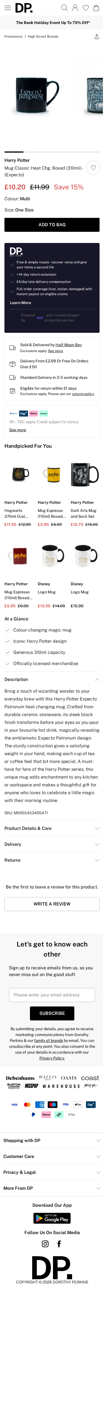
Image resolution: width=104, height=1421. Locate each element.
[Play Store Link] (52, 1218)
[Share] (97, 37)
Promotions (13, 36)
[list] (52, 98)
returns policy (83, 394)
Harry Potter (17, 160)
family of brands (48, 1040)
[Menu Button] (7, 7)
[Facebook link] (59, 1244)
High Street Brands (43, 36)
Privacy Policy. (52, 1058)
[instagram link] (45, 1244)
